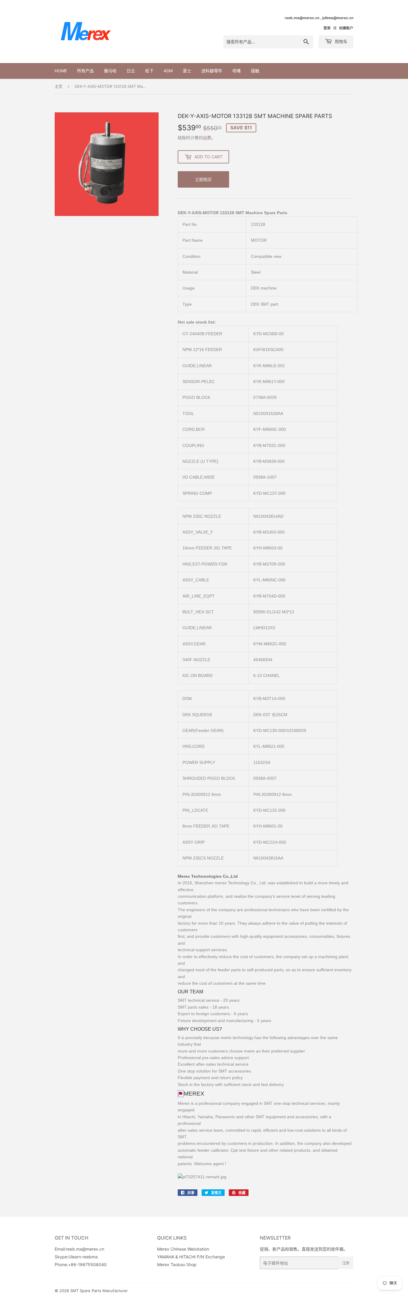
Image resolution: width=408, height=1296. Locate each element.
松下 (149, 70)
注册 (345, 1263)
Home (61, 70)
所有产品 (85, 70)
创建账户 (346, 28)
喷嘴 (236, 70)
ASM (168, 70)
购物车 (340, 41)
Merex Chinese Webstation (183, 1248)
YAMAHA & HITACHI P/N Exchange (191, 1256)
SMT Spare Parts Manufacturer (99, 1290)
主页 (58, 86)
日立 (131, 70)
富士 (187, 70)
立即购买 (203, 179)
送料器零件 (211, 70)
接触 (255, 70)
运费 (207, 137)
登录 (327, 28)
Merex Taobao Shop (177, 1264)
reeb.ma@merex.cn (85, 1248)
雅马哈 (110, 70)
